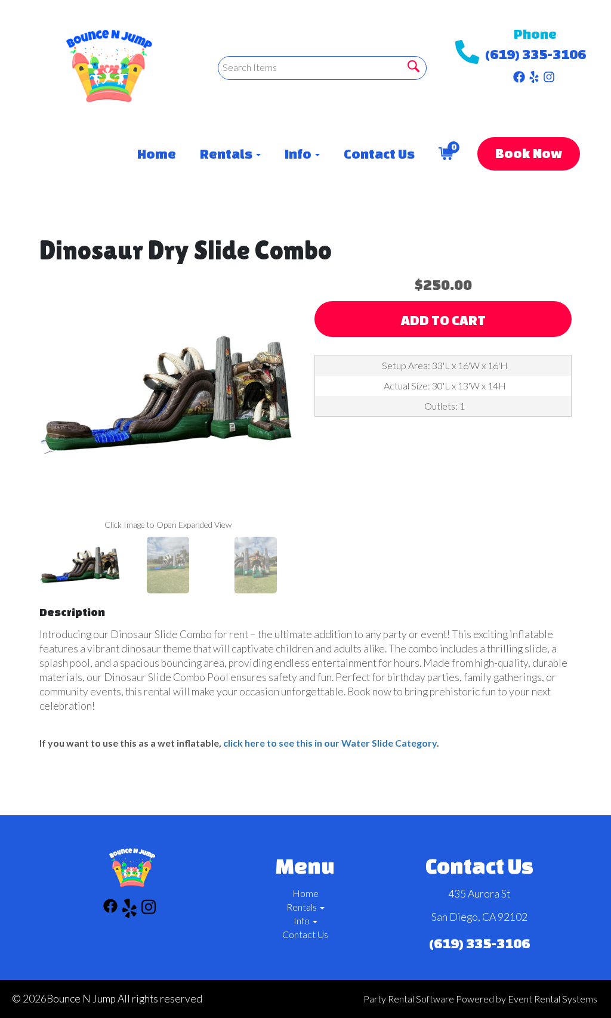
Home (156, 153)
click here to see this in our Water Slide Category (330, 742)
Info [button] (299, 153)
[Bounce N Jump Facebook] (519, 74)
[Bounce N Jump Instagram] (549, 74)
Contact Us (379, 153)
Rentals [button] (227, 153)
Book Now (528, 153)
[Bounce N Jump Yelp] (534, 74)
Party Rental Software (408, 998)
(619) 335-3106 (535, 54)
